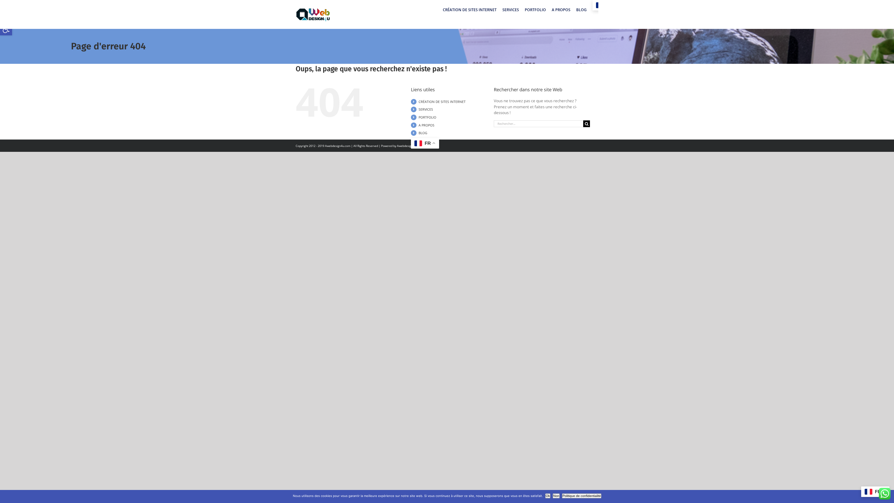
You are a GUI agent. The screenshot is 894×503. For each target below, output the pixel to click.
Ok (548, 496)
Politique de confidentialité (581, 496)
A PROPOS (426, 125)
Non (556, 496)
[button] (6, 29)
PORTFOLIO (427, 117)
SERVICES (426, 109)
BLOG (423, 133)
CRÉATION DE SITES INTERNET (442, 101)
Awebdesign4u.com (409, 146)
